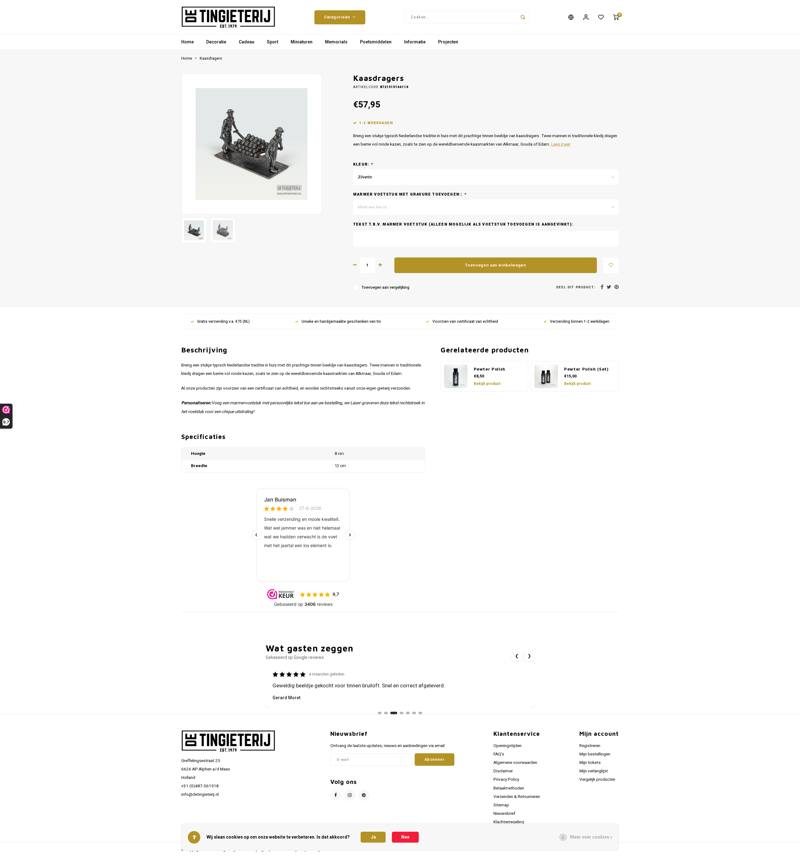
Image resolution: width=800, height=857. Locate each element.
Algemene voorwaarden (515, 763)
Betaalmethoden (508, 788)
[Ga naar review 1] (380, 713)
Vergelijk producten (597, 779)
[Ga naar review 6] (414, 713)
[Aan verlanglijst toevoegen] (611, 265)
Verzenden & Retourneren (516, 797)
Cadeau (246, 42)
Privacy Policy (506, 779)
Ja (373, 837)
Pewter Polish (490, 368)
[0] (616, 17)
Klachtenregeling (508, 822)
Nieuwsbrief (504, 813)
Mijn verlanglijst (593, 771)
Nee (405, 837)
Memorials (336, 42)
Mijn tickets (590, 763)
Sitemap (501, 805)
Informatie (415, 42)
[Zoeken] (523, 17)
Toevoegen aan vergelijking (385, 287)
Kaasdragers (211, 58)
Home (187, 42)
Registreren (589, 746)
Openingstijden (507, 746)
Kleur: (363, 164)
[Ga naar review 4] (401, 713)
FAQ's (498, 754)
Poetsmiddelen (376, 42)
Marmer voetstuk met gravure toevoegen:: (409, 194)
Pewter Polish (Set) (586, 368)
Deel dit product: (575, 287)
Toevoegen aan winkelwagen (495, 265)
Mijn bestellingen (594, 754)
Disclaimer (503, 771)
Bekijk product (487, 383)
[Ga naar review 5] (408, 713)
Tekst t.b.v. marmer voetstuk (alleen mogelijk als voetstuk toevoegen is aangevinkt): (463, 224)
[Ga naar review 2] (386, 713)
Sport (272, 42)
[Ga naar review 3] (393, 713)
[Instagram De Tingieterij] (349, 795)
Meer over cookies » (591, 837)
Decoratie (216, 42)
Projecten (448, 42)
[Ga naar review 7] (420, 713)
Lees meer (560, 144)
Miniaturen (301, 42)
